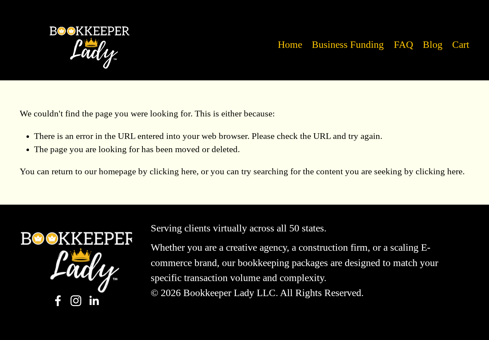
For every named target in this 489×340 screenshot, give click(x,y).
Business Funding (348, 44)
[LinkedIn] (94, 300)
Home (290, 44)
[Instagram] (76, 300)
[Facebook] (58, 300)
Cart (460, 44)
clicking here (173, 171)
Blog (432, 44)
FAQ (403, 44)
